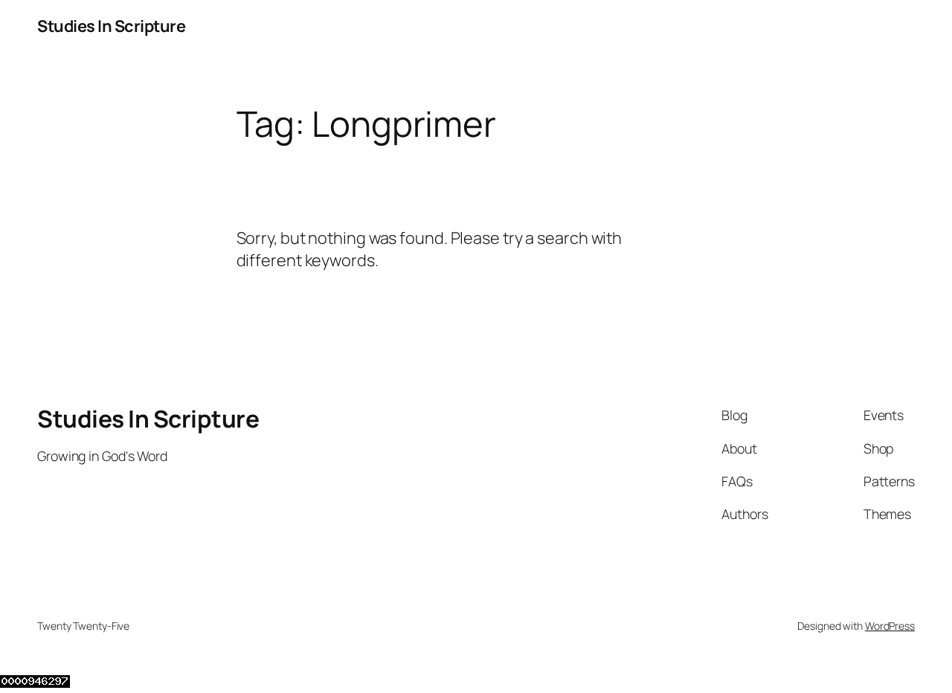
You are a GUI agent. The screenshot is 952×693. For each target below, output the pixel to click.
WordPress (890, 626)
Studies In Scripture (111, 26)
